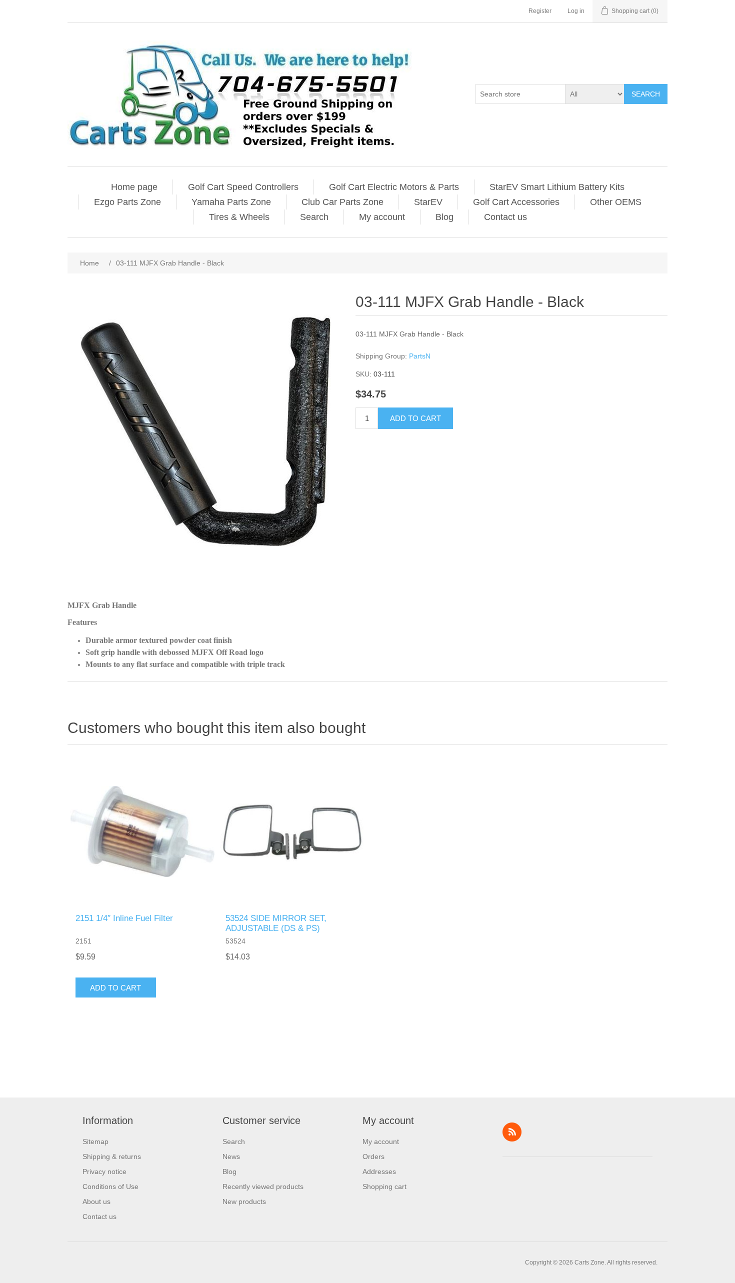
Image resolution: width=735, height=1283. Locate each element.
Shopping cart (384, 1186)
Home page (134, 187)
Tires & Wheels (239, 217)
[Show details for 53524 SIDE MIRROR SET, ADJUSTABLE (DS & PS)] (292, 832)
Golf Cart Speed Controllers (243, 187)
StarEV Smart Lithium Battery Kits (557, 187)
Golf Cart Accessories (516, 202)
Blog (445, 217)
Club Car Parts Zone (343, 202)
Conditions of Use (110, 1186)
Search (646, 94)
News (231, 1156)
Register (540, 11)
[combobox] (521, 94)
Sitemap (95, 1142)
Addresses (379, 1172)
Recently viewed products (263, 1186)
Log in (576, 11)
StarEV (428, 202)
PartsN (419, 356)
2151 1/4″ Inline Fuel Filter (124, 918)
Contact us (505, 217)
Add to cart (415, 418)
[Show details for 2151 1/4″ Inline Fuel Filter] (142, 832)
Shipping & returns (111, 1156)
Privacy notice (104, 1172)
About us (96, 1202)
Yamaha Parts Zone (231, 202)
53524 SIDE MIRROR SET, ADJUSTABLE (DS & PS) (276, 923)
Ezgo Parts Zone (127, 202)
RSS (512, 1132)
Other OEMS (616, 202)
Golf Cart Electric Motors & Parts (394, 187)
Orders (373, 1156)
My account (382, 217)
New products (244, 1202)
